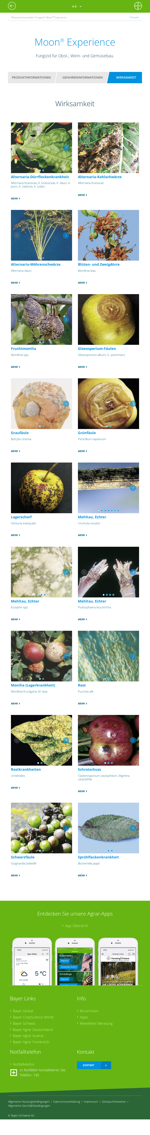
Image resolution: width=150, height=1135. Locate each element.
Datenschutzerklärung (66, 1101)
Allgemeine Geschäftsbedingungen (29, 1106)
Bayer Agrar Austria (28, 1035)
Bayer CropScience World (33, 1017)
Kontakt (88, 1065)
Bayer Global (23, 1010)
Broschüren (89, 1010)
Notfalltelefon (23, 1064)
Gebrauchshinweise (114, 1101)
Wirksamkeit (126, 77)
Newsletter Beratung (96, 1023)
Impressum (91, 1101)
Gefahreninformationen (82, 77)
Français (134, 17)
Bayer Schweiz (24, 1023)
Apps (84, 1017)
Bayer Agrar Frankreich (31, 1041)
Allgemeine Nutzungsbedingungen (28, 1101)
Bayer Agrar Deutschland (33, 1029)
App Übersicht (76, 925)
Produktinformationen (31, 77)
